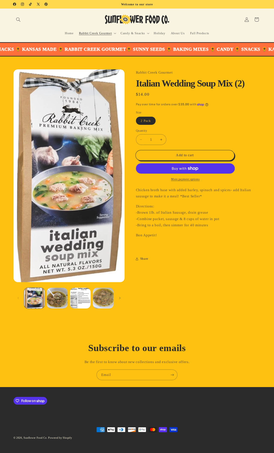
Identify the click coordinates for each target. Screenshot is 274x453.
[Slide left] (18, 298)
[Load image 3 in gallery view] (80, 298)
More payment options (185, 179)
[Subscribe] (172, 375)
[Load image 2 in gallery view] (57, 298)
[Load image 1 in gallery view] (34, 298)
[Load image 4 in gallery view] (103, 298)
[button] (18, 19)
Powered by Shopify (60, 438)
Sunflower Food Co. (35, 438)
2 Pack (146, 120)
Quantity (141, 130)
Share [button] (144, 258)
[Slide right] (120, 298)
